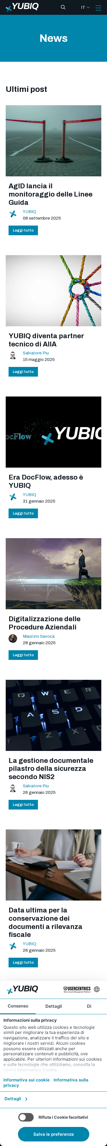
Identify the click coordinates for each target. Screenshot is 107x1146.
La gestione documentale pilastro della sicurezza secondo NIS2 (51, 769)
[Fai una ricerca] (63, 7)
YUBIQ (29, 211)
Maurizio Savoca (38, 636)
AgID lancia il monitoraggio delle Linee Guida (50, 194)
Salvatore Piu (36, 353)
